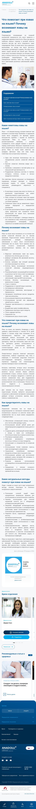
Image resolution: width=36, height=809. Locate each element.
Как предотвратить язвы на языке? (12, 115)
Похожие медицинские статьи (32, 794)
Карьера (16, 734)
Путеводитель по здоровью (12, 10)
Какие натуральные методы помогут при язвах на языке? (17, 118)
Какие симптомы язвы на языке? (11, 102)
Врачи (33, 789)
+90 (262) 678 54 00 (29, 793)
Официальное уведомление (9, 775)
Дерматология (18, 580)
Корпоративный (6, 734)
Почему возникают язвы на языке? (12, 106)
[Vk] (7, 761)
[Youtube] (3, 761)
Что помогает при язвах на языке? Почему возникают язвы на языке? (18, 98)
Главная (4, 9)
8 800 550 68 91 (28, 768)
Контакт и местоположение (9, 739)
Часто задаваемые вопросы (26, 775)
